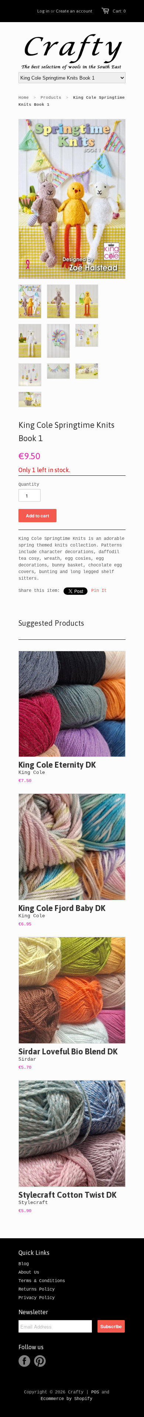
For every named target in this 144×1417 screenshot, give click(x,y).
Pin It (99, 590)
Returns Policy (36, 1289)
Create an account (74, 11)
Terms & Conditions (41, 1281)
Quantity (28, 484)
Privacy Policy (36, 1298)
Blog (23, 1264)
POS (95, 1392)
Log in (43, 11)
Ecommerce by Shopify (66, 1399)
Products (51, 97)
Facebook (24, 1361)
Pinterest (40, 1361)
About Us (28, 1272)
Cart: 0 (119, 11)
